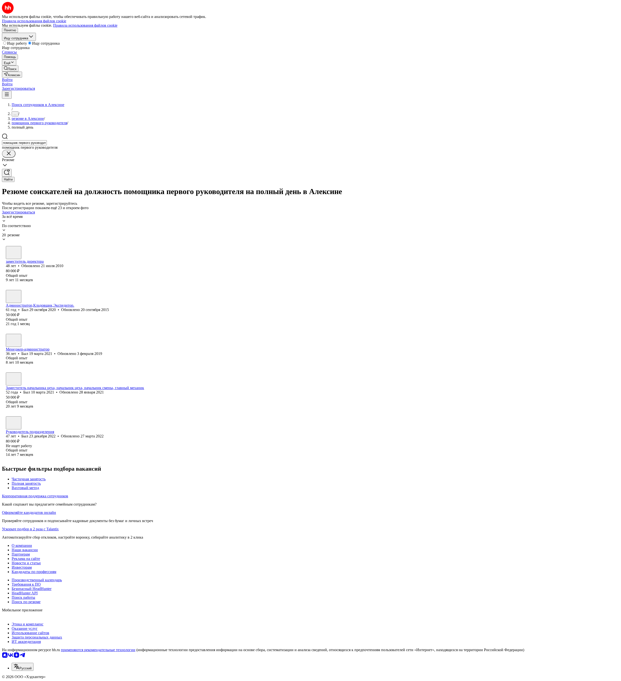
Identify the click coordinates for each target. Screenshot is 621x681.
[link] (10, 69)
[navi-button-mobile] (7, 95)
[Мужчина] (13, 252)
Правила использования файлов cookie (85, 25)
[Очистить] (9, 154)
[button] (7, 80)
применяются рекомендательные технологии (98, 650)
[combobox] (24, 142)
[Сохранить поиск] (7, 173)
